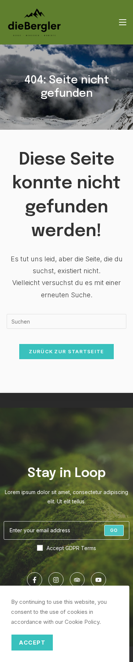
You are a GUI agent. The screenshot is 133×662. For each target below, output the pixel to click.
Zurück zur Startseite (66, 351)
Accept (32, 642)
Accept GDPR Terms (71, 548)
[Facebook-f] (34, 579)
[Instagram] (56, 579)
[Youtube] (98, 579)
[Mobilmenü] (122, 22)
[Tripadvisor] (77, 579)
